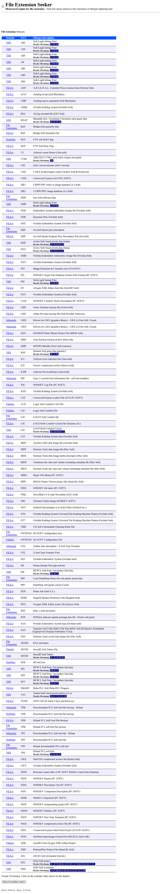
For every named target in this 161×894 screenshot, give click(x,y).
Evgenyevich (39, 631)
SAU (23, 630)
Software (79, 313)
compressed (47, 365)
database (66, 184)
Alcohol (37, 443)
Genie (36, 307)
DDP (23, 197)
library (52, 152)
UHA (23, 759)
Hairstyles (45, 268)
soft (40, 139)
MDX (24, 462)
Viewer (52, 481)
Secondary (58, 570)
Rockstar (37, 772)
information (60, 378)
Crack (54, 157)
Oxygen (37, 604)
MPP (23, 481)
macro (45, 100)
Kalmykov (87, 628)
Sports (45, 230)
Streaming (48, 507)
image (58, 184)
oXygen (37, 288)
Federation (60, 631)
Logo (36, 404)
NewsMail (38, 494)
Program (53, 236)
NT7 (23, 520)
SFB (23, 662)
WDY (24, 817)
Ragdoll (37, 597)
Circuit (58, 423)
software (47, 197)
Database (60, 275)
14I (22, 62)
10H (23, 42)
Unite (50, 628)
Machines (59, 94)
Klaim (71, 759)
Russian (50, 631)
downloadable (48, 746)
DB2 (23, 191)
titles (52, 772)
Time (51, 817)
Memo (47, 475)
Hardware (83, 171)
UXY (23, 765)
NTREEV (62, 501)
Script (45, 94)
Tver (68, 631)
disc (46, 462)
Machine (86, 514)
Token (50, 649)
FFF (23, 268)
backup (52, 307)
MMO (24, 475)
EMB (23, 255)
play (51, 230)
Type (35, 378)
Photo (53, 578)
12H (23, 49)
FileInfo (10, 404)
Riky (35, 610)
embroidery (59, 210)
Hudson (37, 351)
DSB (23, 210)
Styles (57, 301)
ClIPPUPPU (39, 184)
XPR (23, 843)
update (55, 617)
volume (61, 462)
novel (54, 693)
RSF (23, 610)
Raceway (69, 701)
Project (61, 333)
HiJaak (79, 707)
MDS (23, 455)
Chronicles (65, 118)
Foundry (75, 546)
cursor (45, 152)
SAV (23, 636)
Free (81, 320)
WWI (23, 836)
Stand (71, 481)
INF (23, 378)
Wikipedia (11, 320)
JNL (23, 384)
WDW (24, 810)
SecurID (37, 649)
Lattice (56, 397)
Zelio (35, 861)
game (79, 118)
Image (53, 501)
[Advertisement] (58, 21)
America (66, 346)
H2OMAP (38, 333)
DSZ (23, 223)
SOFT (67, 178)
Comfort (49, 404)
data (77, 88)
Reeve (65, 365)
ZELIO (37, 856)
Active (36, 241)
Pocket (81, 617)
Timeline (44, 307)
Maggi (36, 268)
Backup (43, 339)
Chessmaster (48, 526)
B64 (23, 113)
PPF (23, 578)
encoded (45, 113)
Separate (37, 628)
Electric (61, 856)
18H (23, 68)
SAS (23, 623)
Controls (48, 301)
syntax (58, 604)
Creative (66, 171)
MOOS (37, 481)
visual (48, 241)
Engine (51, 171)
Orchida (37, 107)
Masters (45, 597)
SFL (23, 668)
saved (51, 636)
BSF (23, 126)
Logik (41, 41)
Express (49, 178)
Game (81, 772)
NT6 (23, 514)
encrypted (76, 157)
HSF (23, 352)
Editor (51, 288)
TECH (43, 701)
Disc (66, 449)
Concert (42, 165)
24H (23, 75)
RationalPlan (39, 849)
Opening (59, 526)
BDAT (24, 120)
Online (45, 501)
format (66, 241)
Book (67, 526)
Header (44, 565)
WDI (23, 791)
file (51, 113)
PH (22, 565)
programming (51, 804)
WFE (23, 830)
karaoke (50, 165)
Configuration (51, 539)
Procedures (49, 785)
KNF (23, 391)
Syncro (69, 604)
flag (51, 139)
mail (52, 494)
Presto (36, 591)
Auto (35, 339)
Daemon (37, 449)
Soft (35, 41)
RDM (24, 597)
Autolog (37, 94)
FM (22, 281)
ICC (23, 359)
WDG (24, 785)
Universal (63, 514)
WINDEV (38, 275)
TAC (23, 694)
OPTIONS (26, 533)
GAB (23, 301)
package (63, 617)
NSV (23, 507)
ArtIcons (37, 152)
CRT (23, 165)
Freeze (36, 365)
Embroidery (39, 210)
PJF (23, 572)
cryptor (67, 157)
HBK (23, 339)
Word (56, 830)
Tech (54, 346)
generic (61, 351)
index (49, 184)
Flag (51, 146)
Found (93, 320)
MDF (23, 443)
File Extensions (11, 126)
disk (50, 443)
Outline (37, 546)
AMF (23, 100)
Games (46, 772)
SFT (23, 681)
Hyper (47, 275)
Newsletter (60, 494)
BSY (23, 139)
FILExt (9, 88)
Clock (57, 701)
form (57, 288)
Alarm (50, 701)
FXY (23, 294)
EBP (23, 230)
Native (69, 275)
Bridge (36, 126)
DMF (23, 204)
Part (67, 628)
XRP (23, 849)
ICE (23, 365)
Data (86, 772)
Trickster (37, 501)
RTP (23, 617)
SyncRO (69, 288)
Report (47, 778)
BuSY (46, 139)
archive (58, 339)
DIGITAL (73, 836)
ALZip (36, 113)
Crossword (38, 178)
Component (50, 791)
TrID (8, 42)
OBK (23, 526)
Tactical (84, 88)
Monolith (37, 118)
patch (91, 617)
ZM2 (23, 869)
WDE (24, 778)
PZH (23, 591)
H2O (23, 333)
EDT (23, 249)
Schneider (52, 856)
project (60, 481)
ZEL (23, 856)
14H (23, 55)
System (54, 107)
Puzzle (67, 830)
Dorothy (70, 313)
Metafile (46, 346)
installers (84, 378)
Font (54, 41)
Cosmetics (58, 268)
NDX (23, 488)
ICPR (23, 372)
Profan (36, 565)
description (58, 230)
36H (23, 81)
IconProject (52, 372)
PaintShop (44, 578)
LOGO (36, 417)
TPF (23, 733)
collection (52, 359)
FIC (23, 275)
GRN (23, 326)
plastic (68, 578)
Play (45, 217)
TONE (24, 701)
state (57, 636)
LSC (23, 410)
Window (48, 810)
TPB (23, 707)
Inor (35, 197)
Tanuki (36, 693)
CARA (36, 171)
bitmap (48, 41)
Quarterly (50, 133)
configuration (50, 533)
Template (59, 817)
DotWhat (10, 139)
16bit (35, 157)
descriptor (71, 455)
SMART (25, 688)
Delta (36, 688)
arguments (54, 100)
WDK (24, 798)
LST (23, 436)
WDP (23, 804)
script (58, 171)
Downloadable (40, 707)
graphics (56, 320)
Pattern (94, 514)
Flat (70, 514)
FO (22, 288)
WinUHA (38, 759)
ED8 (23, 242)
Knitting (46, 107)
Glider (36, 313)
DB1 (23, 184)
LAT (23, 397)
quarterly (49, 126)
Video (69, 507)
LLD (23, 404)
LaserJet (45, 378)
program (50, 867)
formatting (70, 462)
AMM (24, 107)
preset (75, 578)
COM (24, 159)
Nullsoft (37, 507)
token (46, 643)
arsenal (70, 88)
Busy (46, 146)
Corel (36, 578)
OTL (23, 546)
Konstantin (98, 628)
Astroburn (38, 462)
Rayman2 (38, 217)
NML (23, 494)
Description (68, 236)
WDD (24, 772)
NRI (23, 501)
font (51, 378)
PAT (23, 559)
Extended (55, 88)
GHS (23, 313)
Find (61, 830)
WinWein (37, 836)
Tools (45, 449)
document (50, 610)
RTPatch (37, 617)
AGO (23, 94)
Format (81, 275)
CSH (23, 171)
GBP (23, 307)
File (57, 133)
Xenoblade (54, 118)
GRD (23, 320)
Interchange (49, 836)
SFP (23, 675)
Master (54, 333)
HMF (23, 346)
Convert (64, 165)
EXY (23, 262)
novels (55, 241)
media (63, 455)
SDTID (24, 643)
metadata (80, 462)
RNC (23, 604)
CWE (23, 178)
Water (47, 333)
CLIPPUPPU (40, 191)
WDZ (24, 823)
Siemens (71, 423)
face (66, 268)
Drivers (37, 320)
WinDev (73, 772)
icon (44, 359)
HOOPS (37, 346)
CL (22, 152)
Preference (55, 597)
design (68, 210)
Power (63, 88)
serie (74, 118)
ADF (23, 88)
